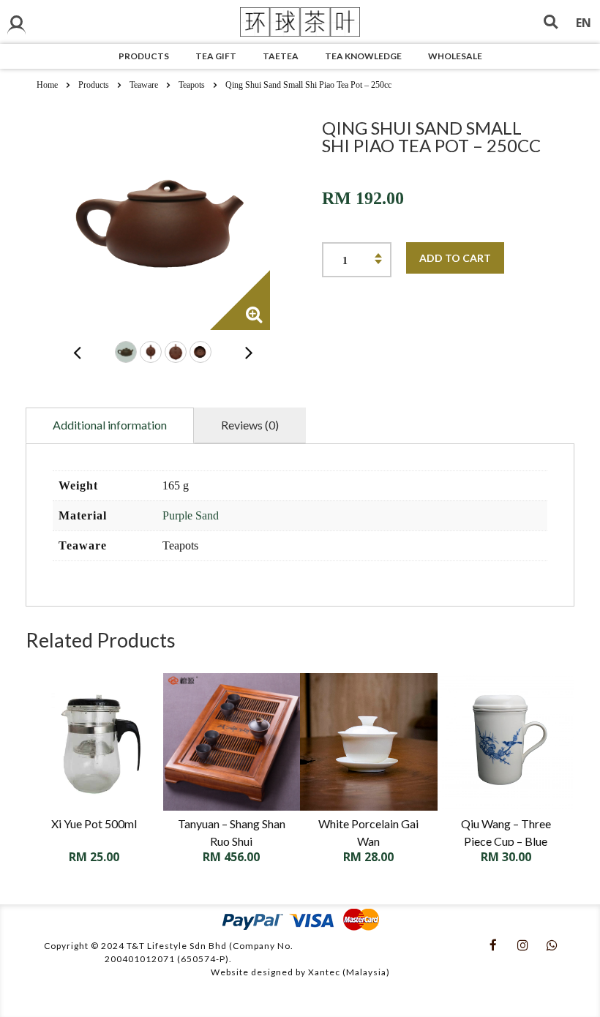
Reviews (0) (250, 425)
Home (47, 85)
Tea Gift (215, 55)
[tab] (110, 425)
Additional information (110, 425)
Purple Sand (190, 515)
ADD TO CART (455, 258)
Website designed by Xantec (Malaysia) (300, 972)
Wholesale (455, 55)
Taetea (281, 55)
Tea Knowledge (363, 55)
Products (144, 55)
